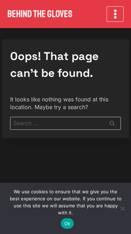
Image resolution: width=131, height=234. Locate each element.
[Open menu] (115, 13)
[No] (122, 208)
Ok (67, 223)
